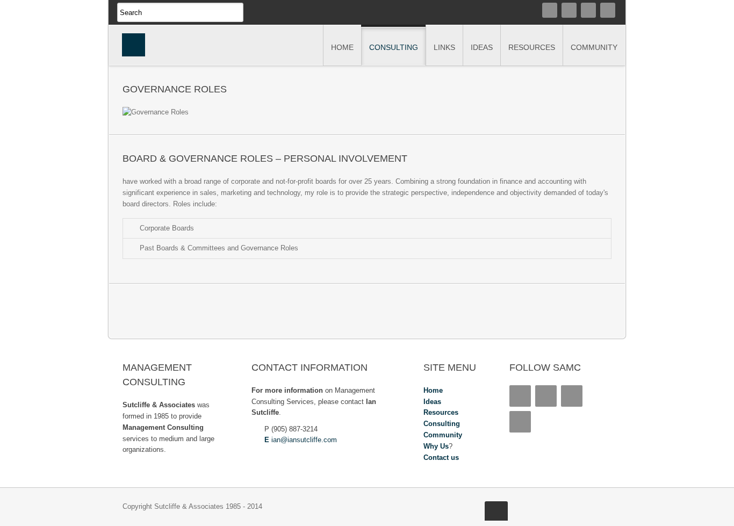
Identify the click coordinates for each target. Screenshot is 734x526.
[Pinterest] (588, 10)
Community (442, 435)
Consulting (441, 424)
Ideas (432, 402)
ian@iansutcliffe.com (304, 440)
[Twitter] (569, 10)
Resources (440, 412)
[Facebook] (607, 10)
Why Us (436, 446)
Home (433, 390)
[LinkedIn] (549, 10)
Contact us (441, 457)
